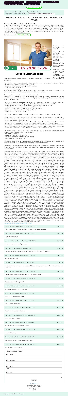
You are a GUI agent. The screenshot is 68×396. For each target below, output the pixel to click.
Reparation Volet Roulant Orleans (14, 2)
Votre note (9, 366)
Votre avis (9, 372)
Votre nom (9, 354)
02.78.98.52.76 (34, 383)
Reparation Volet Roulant (33, 2)
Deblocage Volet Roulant (32, 4)
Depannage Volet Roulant (51, 2)
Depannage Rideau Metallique (13, 4)
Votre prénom (10, 360)
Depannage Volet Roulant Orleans (14, 394)
